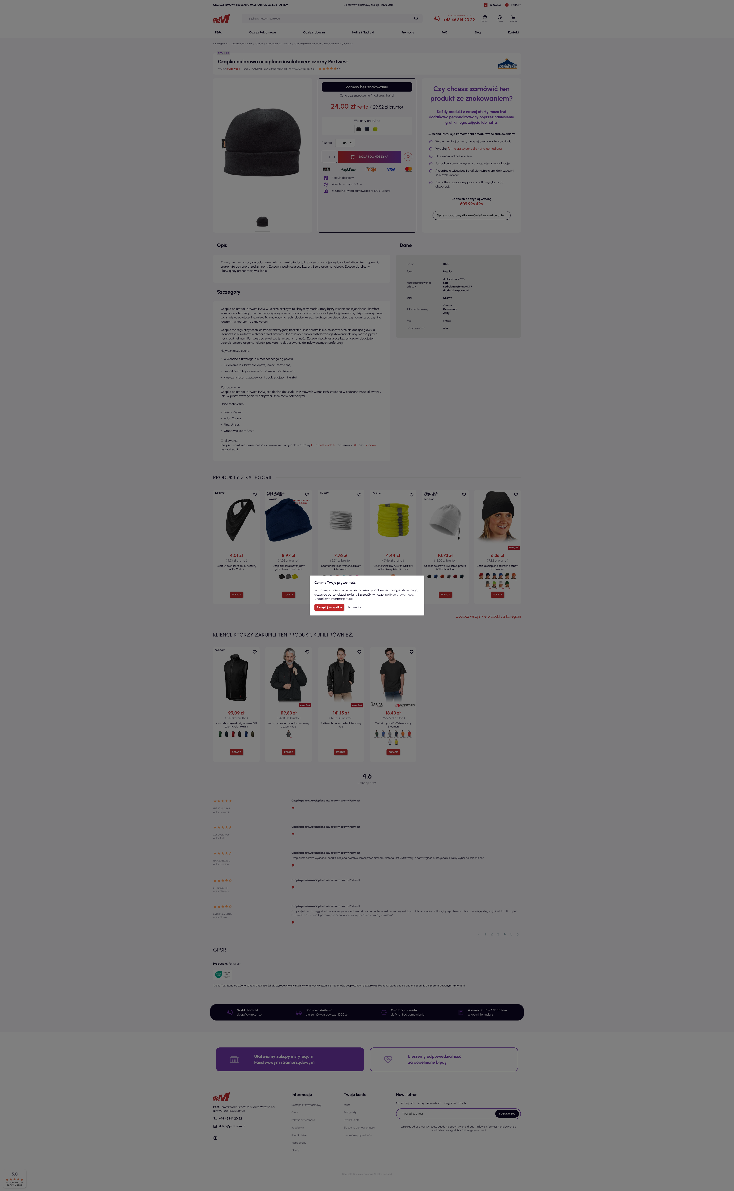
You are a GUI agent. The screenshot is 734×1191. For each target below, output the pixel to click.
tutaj (349, 599)
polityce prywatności (399, 594)
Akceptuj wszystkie (329, 607)
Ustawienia (354, 607)
